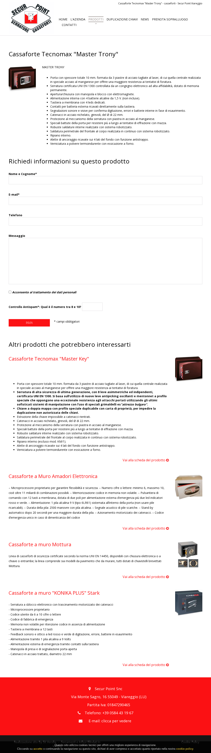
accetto (37, 748)
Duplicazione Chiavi (122, 19)
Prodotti (95, 19)
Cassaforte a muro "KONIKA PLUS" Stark (54, 592)
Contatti (69, 25)
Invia (29, 323)
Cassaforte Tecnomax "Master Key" (49, 358)
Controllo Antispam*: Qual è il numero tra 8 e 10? (45, 307)
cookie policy (184, 748)
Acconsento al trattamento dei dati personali (44, 292)
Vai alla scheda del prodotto (144, 460)
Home (63, 19)
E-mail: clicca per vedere (110, 720)
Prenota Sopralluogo (170, 19)
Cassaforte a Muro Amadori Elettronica (53, 476)
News (145, 19)
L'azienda (77, 19)
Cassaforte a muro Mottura (40, 544)
